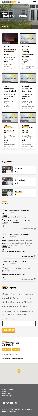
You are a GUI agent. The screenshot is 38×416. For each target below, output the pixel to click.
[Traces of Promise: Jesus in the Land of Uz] (10, 117)
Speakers (28, 24)
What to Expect (8, 389)
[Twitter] (7, 403)
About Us (4, 391)
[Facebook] (3, 403)
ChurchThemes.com (9, 411)
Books (20, 24)
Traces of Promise (20, 21)
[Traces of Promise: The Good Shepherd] (10, 78)
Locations (16, 349)
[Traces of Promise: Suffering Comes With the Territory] (28, 38)
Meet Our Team (6, 393)
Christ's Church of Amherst (19, 211)
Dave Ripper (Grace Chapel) (28, 61)
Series (12, 24)
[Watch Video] (5, 61)
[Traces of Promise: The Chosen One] (28, 78)
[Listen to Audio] (7, 62)
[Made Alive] (7, 192)
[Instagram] (15, 403)
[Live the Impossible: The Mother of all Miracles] (10, 38)
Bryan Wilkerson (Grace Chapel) (9, 58)
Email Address (8, 319)
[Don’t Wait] (7, 169)
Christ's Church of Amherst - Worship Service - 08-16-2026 (17, 222)
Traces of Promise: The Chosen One (27, 88)
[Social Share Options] (35, 228)
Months (5, 26)
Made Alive (18, 191)
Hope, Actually (20, 180)
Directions (6, 349)
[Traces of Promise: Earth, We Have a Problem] (28, 117)
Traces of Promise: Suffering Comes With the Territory (28, 52)
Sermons (10, 21)
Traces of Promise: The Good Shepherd (10, 88)
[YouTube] (11, 403)
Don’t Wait (18, 169)
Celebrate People (7, 396)
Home (4, 21)
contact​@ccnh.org (17, 358)
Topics (4, 24)
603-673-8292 (6, 358)
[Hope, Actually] (7, 181)
